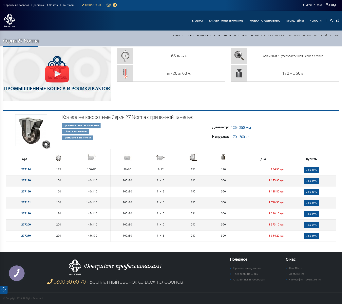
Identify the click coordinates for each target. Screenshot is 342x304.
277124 (26, 169)
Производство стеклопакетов (81, 125)
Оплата (53, 5)
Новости (316, 20)
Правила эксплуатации (247, 268)
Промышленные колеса (77, 137)
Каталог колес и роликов (226, 20)
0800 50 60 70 (93, 5)
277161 (26, 202)
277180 (26, 213)
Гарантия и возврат (17, 5)
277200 (26, 224)
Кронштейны (295, 20)
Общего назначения (75, 131)
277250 (26, 235)
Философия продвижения (305, 279)
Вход (332, 5)
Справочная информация (249, 279)
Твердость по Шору (245, 274)
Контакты (68, 5)
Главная (197, 20)
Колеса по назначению (265, 20)
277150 (26, 180)
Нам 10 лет (295, 268)
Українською (313, 5)
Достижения (296, 274)
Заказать (311, 169)
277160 (26, 191)
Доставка (39, 5)
